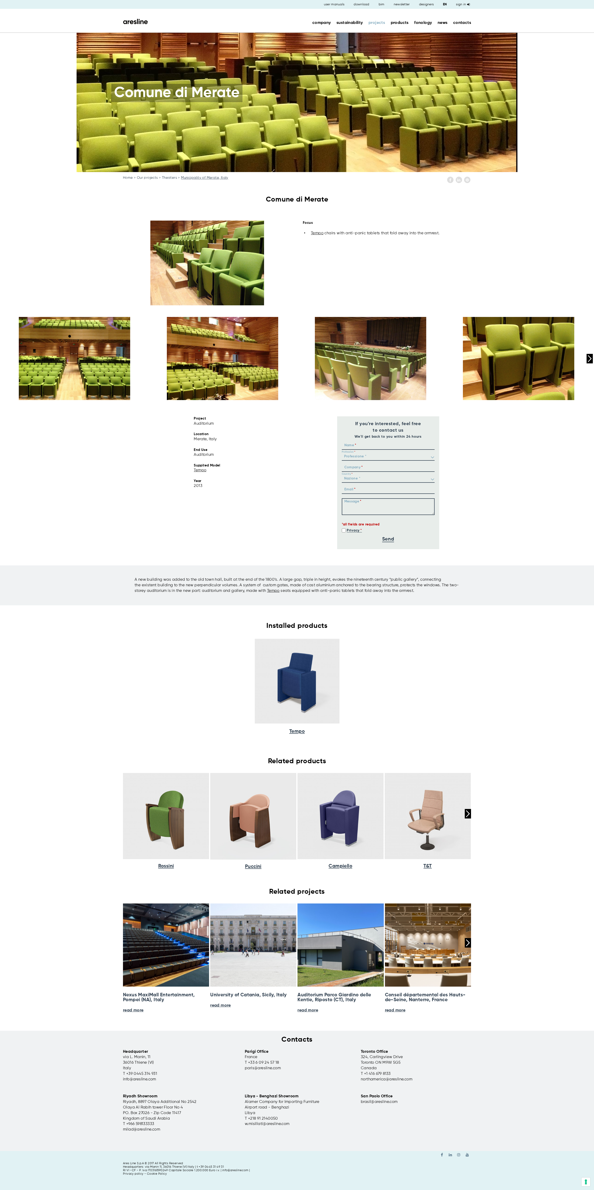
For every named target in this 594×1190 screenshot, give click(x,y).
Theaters (169, 177)
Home (128, 177)
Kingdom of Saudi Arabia (146, 1119)
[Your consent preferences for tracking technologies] (585, 1181)
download (361, 4)
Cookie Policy (157, 1173)
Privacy (353, 530)
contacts (462, 23)
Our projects (147, 177)
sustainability (349, 23)
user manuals (334, 4)
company (321, 23)
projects (376, 23)
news (443, 23)
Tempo (317, 233)
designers (426, 4)
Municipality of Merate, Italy (204, 177)
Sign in (461, 4)
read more (133, 1010)
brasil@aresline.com (379, 1102)
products (400, 23)
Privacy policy (133, 1173)
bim (381, 4)
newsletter (402, 4)
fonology (423, 23)
